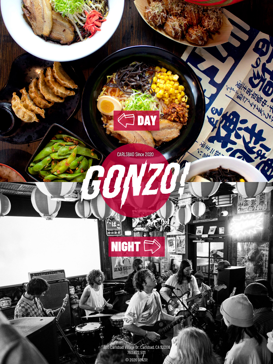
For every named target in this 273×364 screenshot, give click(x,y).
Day (147, 120)
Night (126, 246)
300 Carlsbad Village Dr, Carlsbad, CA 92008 (136, 347)
